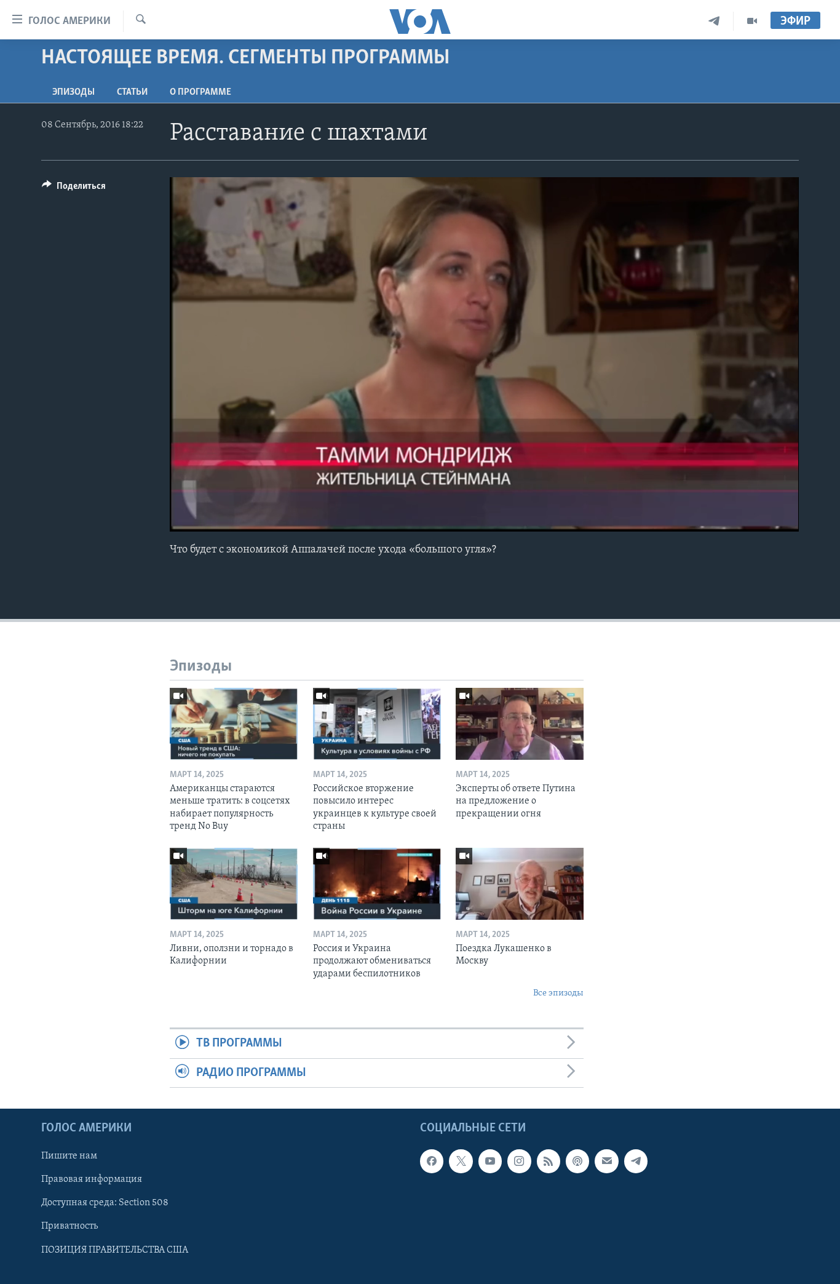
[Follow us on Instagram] (519, 1161)
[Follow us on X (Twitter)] (460, 1161)
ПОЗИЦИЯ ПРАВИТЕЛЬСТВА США (114, 1250)
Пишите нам (69, 1157)
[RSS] (548, 1161)
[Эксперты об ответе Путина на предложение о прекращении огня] (520, 724)
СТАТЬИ (132, 92)
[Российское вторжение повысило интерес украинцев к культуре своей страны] (377, 724)
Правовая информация (91, 1180)
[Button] (74, 189)
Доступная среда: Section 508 (104, 1203)
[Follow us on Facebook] (431, 1161)
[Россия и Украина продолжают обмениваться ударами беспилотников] (377, 884)
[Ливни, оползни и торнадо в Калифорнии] (234, 884)
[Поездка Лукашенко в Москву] (520, 884)
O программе (200, 92)
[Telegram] (714, 21)
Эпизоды (73, 92)
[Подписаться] (606, 1161)
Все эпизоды (558, 993)
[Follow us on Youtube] (490, 1161)
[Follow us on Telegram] (636, 1161)
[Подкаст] (577, 1161)
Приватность (69, 1227)
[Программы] (752, 21)
